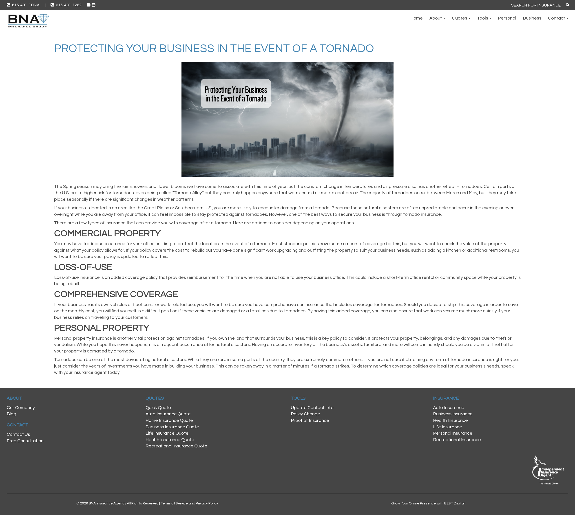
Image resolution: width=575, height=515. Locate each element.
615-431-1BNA (28, 5)
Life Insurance (447, 427)
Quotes (460, 18)
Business (532, 18)
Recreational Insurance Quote (176, 446)
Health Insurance (450, 420)
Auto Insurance (448, 407)
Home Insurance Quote (169, 420)
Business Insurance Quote (172, 427)
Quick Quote (158, 407)
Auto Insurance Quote (168, 414)
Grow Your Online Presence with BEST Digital (427, 503)
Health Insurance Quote (170, 440)
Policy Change (305, 414)
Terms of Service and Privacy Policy (189, 503)
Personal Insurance (452, 433)
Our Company (21, 407)
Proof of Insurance (310, 420)
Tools (483, 18)
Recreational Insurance (457, 440)
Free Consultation (25, 441)
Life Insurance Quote (167, 433)
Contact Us (18, 434)
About (436, 18)
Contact (557, 18)
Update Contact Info (312, 407)
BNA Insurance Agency (107, 503)
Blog (11, 414)
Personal (507, 18)
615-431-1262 (68, 5)
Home (416, 18)
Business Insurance (453, 414)
